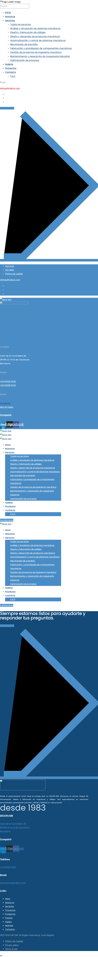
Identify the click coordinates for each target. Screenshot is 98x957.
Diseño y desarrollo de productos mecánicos (35, 36)
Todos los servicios (20, 24)
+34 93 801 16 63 (8, 385)
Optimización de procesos (24, 60)
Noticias (9, 925)
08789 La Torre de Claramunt (14, 827)
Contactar (5, 403)
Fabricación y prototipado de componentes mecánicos (41, 48)
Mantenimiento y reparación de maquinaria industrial (40, 56)
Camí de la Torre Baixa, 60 (13, 823)
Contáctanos (6, 520)
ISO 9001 (9, 270)
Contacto (10, 72)
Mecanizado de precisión (24, 44)
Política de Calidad (14, 941)
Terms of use (11, 949)
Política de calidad (14, 274)
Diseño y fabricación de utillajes (28, 32)
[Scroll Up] (1, 955)
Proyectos (10, 68)
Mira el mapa (6, 407)
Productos (10, 914)
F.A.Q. (13, 76)
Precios (9, 917)
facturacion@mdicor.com (13, 882)
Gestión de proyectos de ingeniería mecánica (36, 52)
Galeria (9, 64)
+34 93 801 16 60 (8, 381)
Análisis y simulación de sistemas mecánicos (35, 28)
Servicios (10, 20)
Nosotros (10, 16)
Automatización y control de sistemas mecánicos (38, 40)
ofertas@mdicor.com (10, 88)
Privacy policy (12, 945)
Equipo (8, 921)
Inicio (8, 12)
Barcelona (5, 831)
